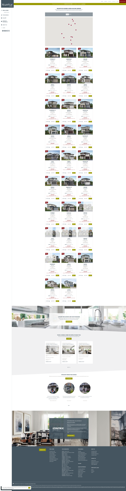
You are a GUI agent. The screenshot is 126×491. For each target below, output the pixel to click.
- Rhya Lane (65, 469)
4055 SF (66, 167)
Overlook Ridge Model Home (82, 453)
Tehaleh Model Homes (81, 456)
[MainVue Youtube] (9, 30)
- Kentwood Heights (66, 457)
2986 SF (49, 193)
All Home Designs (52, 453)
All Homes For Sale (52, 451)
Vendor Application (94, 464)
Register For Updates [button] (122, 1)
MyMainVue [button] (105, 1)
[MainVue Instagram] (4, 30)
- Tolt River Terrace (66, 456)
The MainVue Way (94, 452)
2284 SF (82, 244)
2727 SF (49, 90)
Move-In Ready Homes (52, 452)
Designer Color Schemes (81, 471)
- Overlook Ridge (66, 467)
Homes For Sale (6, 12)
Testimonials (80, 475)
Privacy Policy (26, 483)
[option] (52, 352)
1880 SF (49, 244)
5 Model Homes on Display (68, 344)
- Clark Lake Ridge (65, 466)
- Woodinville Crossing (67, 475)
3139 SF (66, 90)
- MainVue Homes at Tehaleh (68, 452)
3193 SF (82, 116)
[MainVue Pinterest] (6, 30)
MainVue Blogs (80, 476)
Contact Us (42, 449)
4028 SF (49, 295)
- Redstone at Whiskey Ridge (67, 470)
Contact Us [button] (109, 1)
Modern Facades (80, 472)
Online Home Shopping (52, 460)
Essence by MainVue (52, 457)
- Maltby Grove (66, 474)
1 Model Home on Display (84, 344)
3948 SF (49, 167)
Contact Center (93, 460)
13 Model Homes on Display (52, 344)
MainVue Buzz (80, 474)
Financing (92, 471)
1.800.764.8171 (113, 1)
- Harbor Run (65, 462)
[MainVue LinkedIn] (7, 30)
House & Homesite (52, 456)
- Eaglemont (65, 471)
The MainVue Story (94, 451)
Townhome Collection (52, 455)
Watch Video (52, 388)
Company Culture (94, 455)
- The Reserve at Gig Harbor (67, 461)
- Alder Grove (64, 465)
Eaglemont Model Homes (81, 455)
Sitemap (35, 483)
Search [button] (117, 1)
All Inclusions (68, 321)
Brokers (102, 1)
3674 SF (66, 193)
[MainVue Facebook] (2, 30)
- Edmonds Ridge (66, 460)
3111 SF (82, 193)
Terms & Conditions (31, 483)
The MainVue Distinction (94, 453)
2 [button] (69, 405)
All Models (68, 338)
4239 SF (66, 295)
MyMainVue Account (94, 463)
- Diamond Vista (65, 451)
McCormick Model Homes (82, 457)
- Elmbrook (64, 455)
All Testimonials (68, 378)
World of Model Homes (81, 452)
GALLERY (79, 463)
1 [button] (68, 405)
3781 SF (66, 116)
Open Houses (51, 461)
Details (57, 70)
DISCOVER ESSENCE (70, 435)
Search (92, 472)
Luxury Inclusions (80, 470)
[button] (67, 14)
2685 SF (49, 116)
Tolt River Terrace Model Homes (82, 460)
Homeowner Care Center (95, 461)
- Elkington (64, 453)
